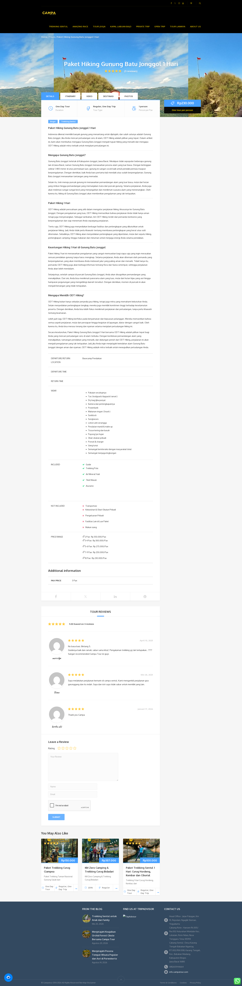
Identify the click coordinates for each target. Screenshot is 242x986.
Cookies (183, 983)
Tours (52, 37)
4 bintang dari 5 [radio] (71, 748)
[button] (8, 977)
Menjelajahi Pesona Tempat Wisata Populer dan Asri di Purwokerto (105, 955)
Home (44, 37)
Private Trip (143, 26)
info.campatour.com (178, 972)
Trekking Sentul (58, 26)
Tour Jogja (99, 26)
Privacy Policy (195, 983)
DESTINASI (108, 96)
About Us (195, 26)
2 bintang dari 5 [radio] (63, 748)
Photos (129, 96)
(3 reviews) (130, 71)
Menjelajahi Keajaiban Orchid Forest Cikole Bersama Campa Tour (104, 935)
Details (50, 96)
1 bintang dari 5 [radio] (59, 748)
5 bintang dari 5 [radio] (74, 748)
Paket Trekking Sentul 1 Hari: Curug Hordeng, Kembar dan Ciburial (140, 871)
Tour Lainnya (177, 26)
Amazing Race (80, 26)
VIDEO (89, 96)
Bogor (53, 121)
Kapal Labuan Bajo (120, 26)
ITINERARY (70, 96)
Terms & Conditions (168, 983)
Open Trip (159, 26)
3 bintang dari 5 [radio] (67, 748)
